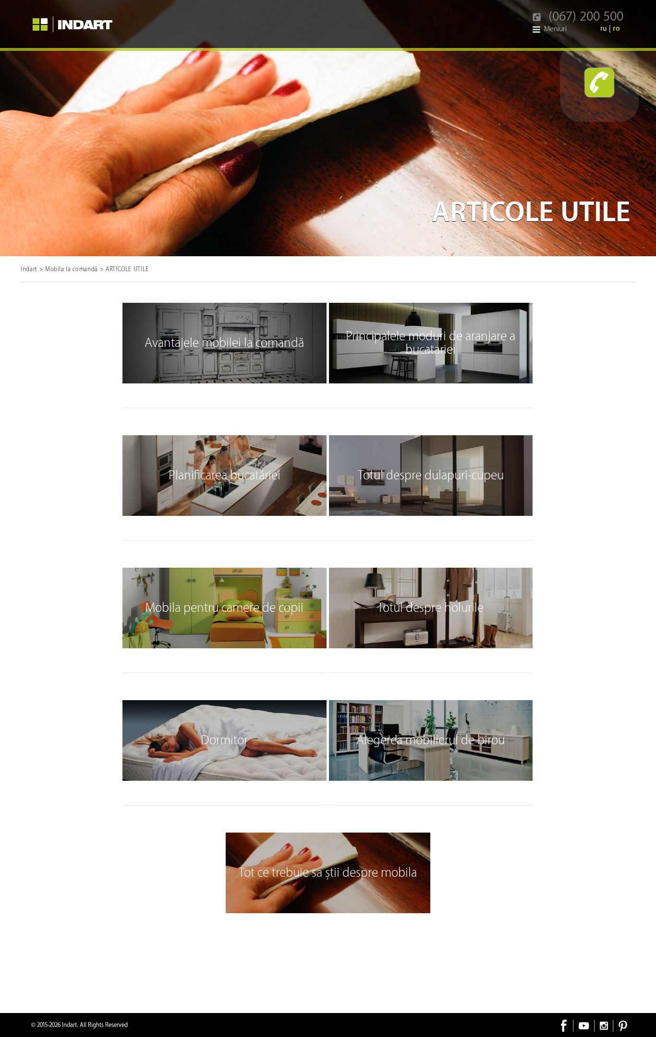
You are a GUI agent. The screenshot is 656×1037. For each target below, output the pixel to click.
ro (616, 28)
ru (604, 28)
